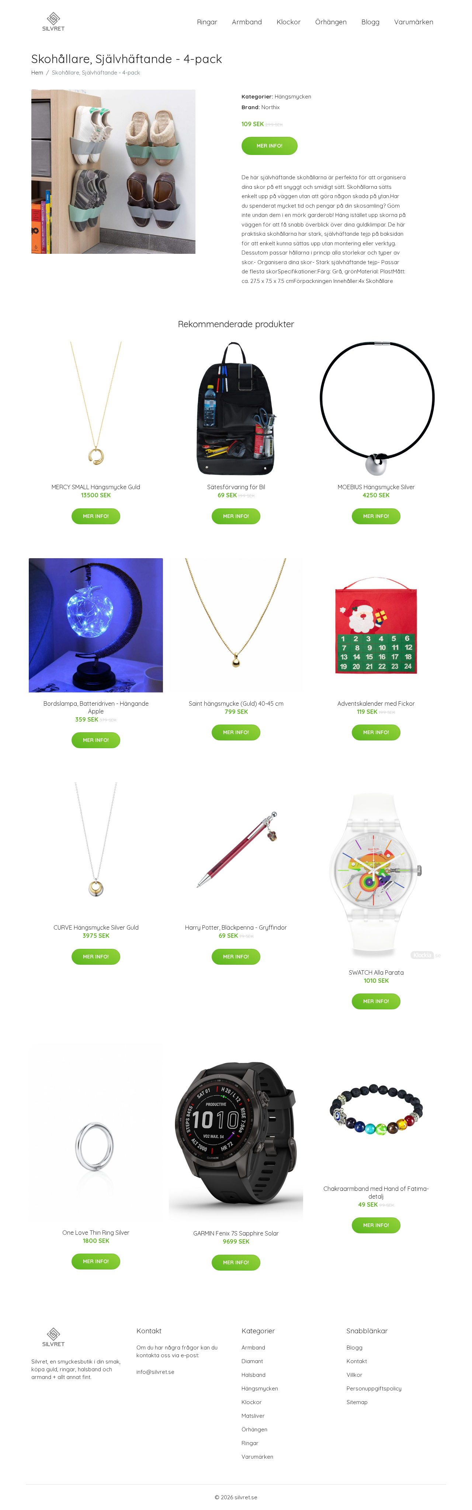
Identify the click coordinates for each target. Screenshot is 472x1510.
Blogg (370, 22)
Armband (247, 22)
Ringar (207, 22)
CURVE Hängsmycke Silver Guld (96, 927)
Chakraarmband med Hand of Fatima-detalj (376, 1192)
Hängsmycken (293, 96)
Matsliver (253, 1415)
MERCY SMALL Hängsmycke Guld (96, 487)
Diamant (252, 1361)
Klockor (289, 22)
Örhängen (331, 22)
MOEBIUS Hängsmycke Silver (376, 487)
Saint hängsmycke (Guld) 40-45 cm (236, 703)
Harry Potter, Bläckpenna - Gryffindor (236, 927)
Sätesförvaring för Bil (236, 487)
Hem (37, 72)
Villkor (354, 1374)
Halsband (254, 1374)
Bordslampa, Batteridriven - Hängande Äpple (96, 707)
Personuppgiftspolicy (374, 1388)
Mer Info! (269, 145)
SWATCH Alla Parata (376, 972)
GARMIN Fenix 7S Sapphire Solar (236, 1233)
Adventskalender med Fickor (376, 703)
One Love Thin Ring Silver (95, 1232)
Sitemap (357, 1402)
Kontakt (357, 1361)
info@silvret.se (155, 1371)
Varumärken (413, 22)
